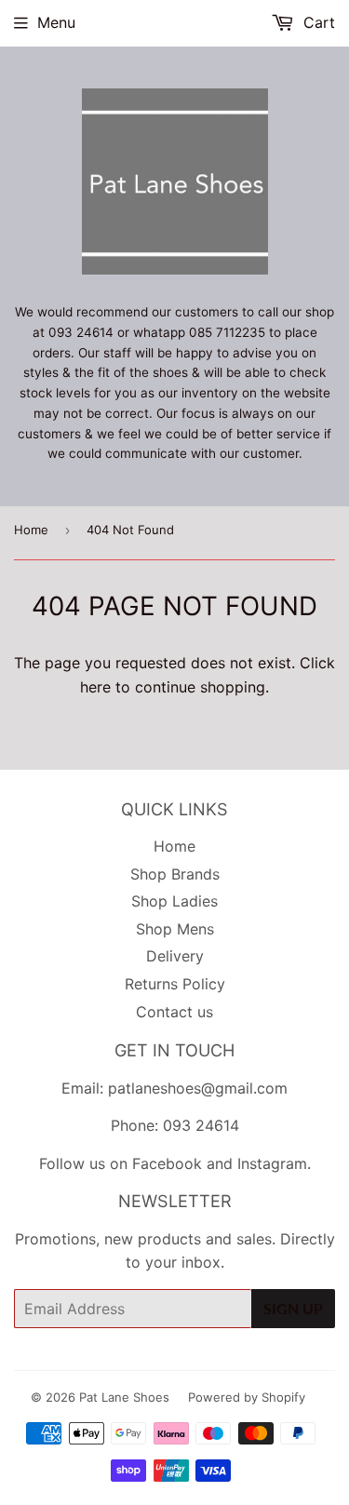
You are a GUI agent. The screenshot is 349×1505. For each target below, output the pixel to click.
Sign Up (293, 1308)
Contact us (174, 1011)
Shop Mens (175, 929)
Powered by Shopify (246, 1397)
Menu (56, 22)
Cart (317, 22)
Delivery (175, 956)
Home (31, 529)
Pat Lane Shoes (124, 1397)
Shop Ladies (174, 901)
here (95, 687)
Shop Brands (175, 874)
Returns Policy (175, 983)
